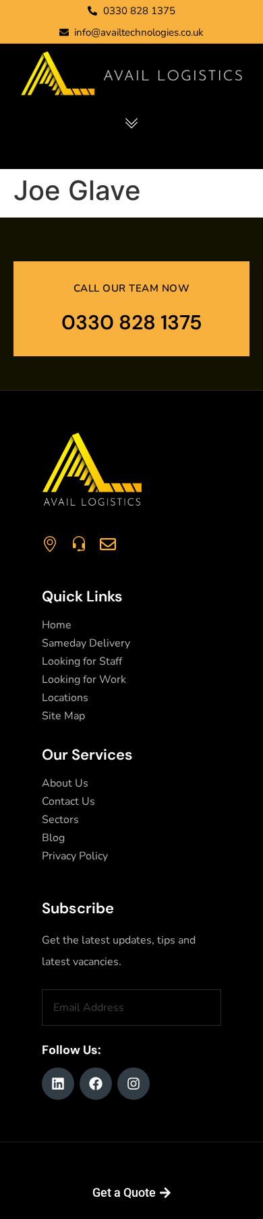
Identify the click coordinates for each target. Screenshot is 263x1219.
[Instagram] (133, 1083)
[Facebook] (96, 1083)
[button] (132, 124)
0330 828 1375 (131, 322)
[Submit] (214, 1007)
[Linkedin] (58, 1083)
